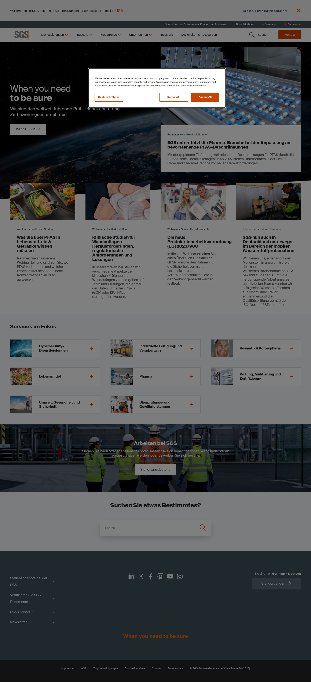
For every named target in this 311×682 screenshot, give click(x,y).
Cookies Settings (109, 97)
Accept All (205, 97)
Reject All (173, 97)
